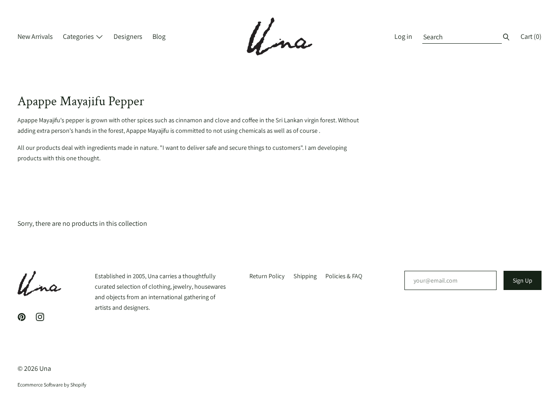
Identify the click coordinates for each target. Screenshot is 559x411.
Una (45, 368)
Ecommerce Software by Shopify (51, 384)
